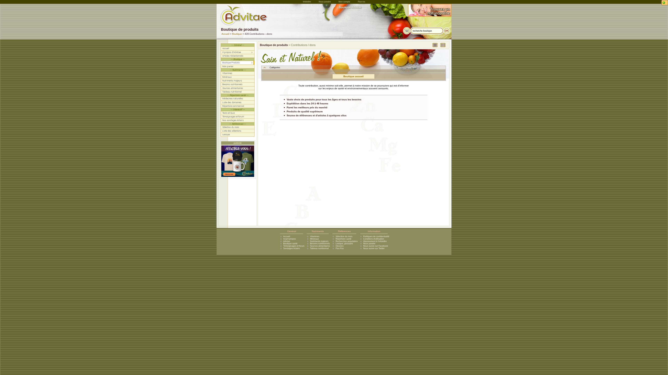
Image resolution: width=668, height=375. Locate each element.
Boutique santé (290, 243)
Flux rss (361, 2)
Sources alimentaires (320, 246)
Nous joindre (325, 2)
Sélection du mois (344, 236)
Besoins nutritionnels (320, 243)
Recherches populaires (347, 241)
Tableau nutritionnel (319, 248)
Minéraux (314, 239)
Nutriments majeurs (319, 241)
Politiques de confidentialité (376, 236)
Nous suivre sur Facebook (375, 246)
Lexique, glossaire (344, 243)
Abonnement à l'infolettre (375, 241)
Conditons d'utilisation (373, 239)
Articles (286, 241)
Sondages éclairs (291, 248)
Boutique (237, 33)
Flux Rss (340, 248)
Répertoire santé (343, 239)
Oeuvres (340, 246)
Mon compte (344, 2)
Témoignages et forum (293, 246)
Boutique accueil (353, 76)
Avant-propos (289, 239)
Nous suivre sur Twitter (374, 248)
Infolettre (307, 2)
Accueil (225, 33)
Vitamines (314, 236)
